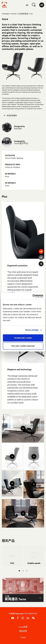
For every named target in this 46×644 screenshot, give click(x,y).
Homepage (5, 13)
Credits (23, 637)
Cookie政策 (23, 627)
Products (13, 13)
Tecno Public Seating (14, 158)
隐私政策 (23, 631)
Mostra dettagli (32, 330)
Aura (7, 176)
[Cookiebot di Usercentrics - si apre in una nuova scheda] (32, 296)
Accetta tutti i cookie (23, 338)
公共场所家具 (23, 13)
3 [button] (27, 571)
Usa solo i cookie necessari (23, 346)
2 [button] (23, 571)
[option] (12, 555)
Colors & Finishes (12, 167)
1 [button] (19, 571)
